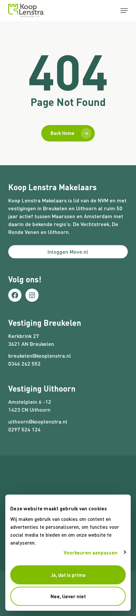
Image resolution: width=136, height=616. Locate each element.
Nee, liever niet (68, 596)
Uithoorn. (59, 232)
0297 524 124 (24, 429)
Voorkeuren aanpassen (91, 552)
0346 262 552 (24, 363)
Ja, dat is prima (68, 575)
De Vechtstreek (91, 224)
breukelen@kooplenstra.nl (39, 355)
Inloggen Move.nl (68, 251)
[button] (124, 10)
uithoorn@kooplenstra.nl (37, 421)
